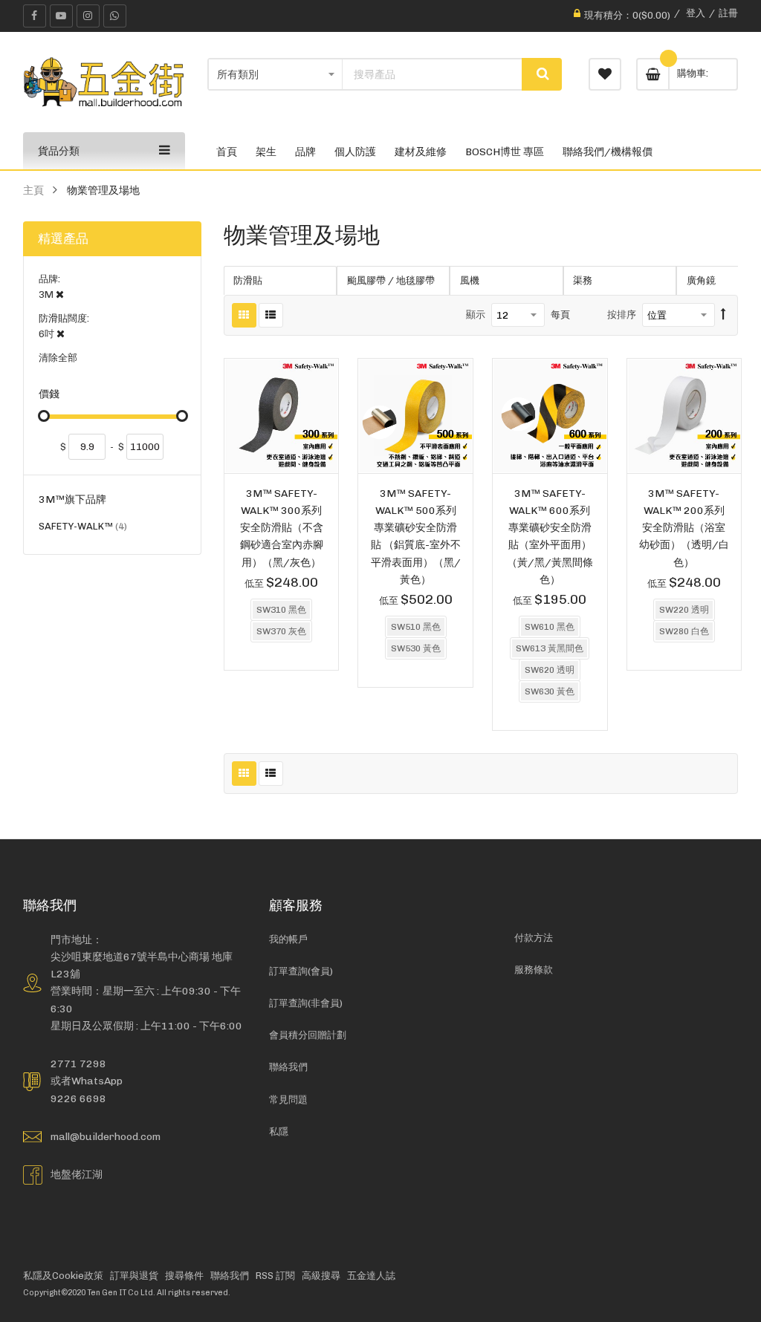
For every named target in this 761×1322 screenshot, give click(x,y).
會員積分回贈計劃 (307, 1035)
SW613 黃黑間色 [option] (549, 648)
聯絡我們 (288, 1066)
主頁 (33, 190)
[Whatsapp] (114, 15)
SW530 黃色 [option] (416, 648)
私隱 (278, 1131)
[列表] (271, 315)
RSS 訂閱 (275, 1275)
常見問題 (288, 1099)
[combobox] (432, 74)
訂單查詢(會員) (301, 971)
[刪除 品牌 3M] (60, 294)
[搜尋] (542, 74)
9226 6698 (78, 1098)
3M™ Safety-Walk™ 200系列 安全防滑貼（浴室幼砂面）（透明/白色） (684, 527)
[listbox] (281, 622)
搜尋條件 (184, 1275)
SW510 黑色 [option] (416, 627)
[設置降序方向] (723, 315)
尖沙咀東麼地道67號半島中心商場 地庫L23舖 (142, 965)
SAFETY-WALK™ (83, 528)
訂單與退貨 (134, 1275)
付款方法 (533, 937)
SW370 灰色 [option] (281, 631)
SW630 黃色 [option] (549, 691)
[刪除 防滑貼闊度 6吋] (60, 333)
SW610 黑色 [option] (549, 627)
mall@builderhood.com (106, 1136)
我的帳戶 (288, 939)
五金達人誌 (371, 1275)
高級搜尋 (321, 1275)
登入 (695, 13)
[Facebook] (34, 15)
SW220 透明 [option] (684, 610)
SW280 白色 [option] (684, 631)
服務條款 (533, 969)
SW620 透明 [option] (549, 670)
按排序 (621, 314)
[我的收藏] (605, 74)
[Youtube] (61, 15)
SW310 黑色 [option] (281, 610)
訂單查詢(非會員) (306, 1003)
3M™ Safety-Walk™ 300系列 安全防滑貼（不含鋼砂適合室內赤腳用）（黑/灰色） (281, 527)
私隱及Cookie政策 (63, 1275)
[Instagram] (88, 15)
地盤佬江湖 (77, 1174)
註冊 (728, 13)
